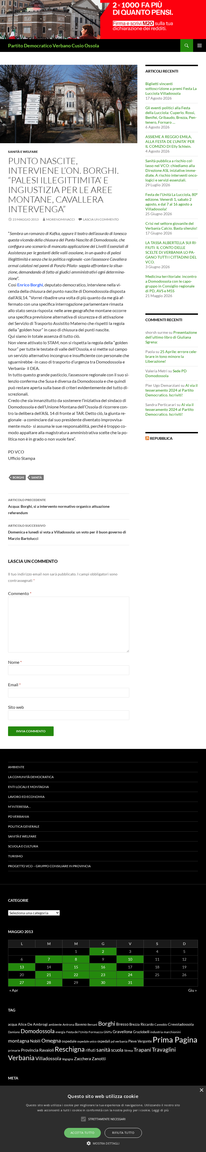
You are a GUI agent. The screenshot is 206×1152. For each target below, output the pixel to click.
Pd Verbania (18, 816)
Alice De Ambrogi (33, 1024)
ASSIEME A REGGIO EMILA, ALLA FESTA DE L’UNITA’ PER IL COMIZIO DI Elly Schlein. (169, 141)
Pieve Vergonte (140, 1041)
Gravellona (122, 1031)
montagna (18, 1041)
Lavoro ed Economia (26, 797)
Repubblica (161, 438)
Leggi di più (160, 1110)
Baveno (81, 1024)
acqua (12, 1024)
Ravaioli (46, 1049)
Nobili (35, 1041)
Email (14, 684)
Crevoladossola (181, 1024)
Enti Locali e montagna (28, 787)
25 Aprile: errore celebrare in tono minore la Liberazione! (171, 356)
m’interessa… (19, 807)
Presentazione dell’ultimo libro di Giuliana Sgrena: (171, 337)
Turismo (15, 856)
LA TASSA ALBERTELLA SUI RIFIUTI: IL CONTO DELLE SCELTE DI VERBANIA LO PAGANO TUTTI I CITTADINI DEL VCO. (171, 252)
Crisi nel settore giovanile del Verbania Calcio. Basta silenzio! (171, 225)
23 (103, 974)
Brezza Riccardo (141, 1024)
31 (130, 982)
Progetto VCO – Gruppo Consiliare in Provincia (49, 866)
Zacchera (82, 1058)
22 (76, 974)
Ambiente (16, 767)
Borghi (18, 477)
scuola (117, 1050)
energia (60, 1032)
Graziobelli (141, 1032)
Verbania (21, 1058)
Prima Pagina (175, 1039)
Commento (19, 593)
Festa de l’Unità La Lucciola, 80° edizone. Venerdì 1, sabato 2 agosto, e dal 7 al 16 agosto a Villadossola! (171, 201)
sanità (36, 477)
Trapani (142, 1049)
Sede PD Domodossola (166, 373)
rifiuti (90, 1050)
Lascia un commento (101, 219)
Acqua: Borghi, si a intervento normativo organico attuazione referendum (58, 506)
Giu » (192, 990)
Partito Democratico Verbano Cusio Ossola (53, 45)
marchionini (172, 1032)
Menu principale (199, 45)
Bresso (122, 1024)
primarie (14, 1050)
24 (130, 974)
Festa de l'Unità (77, 1032)
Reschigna (70, 1049)
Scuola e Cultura (23, 846)
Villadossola (48, 1058)
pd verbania (119, 1041)
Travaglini (164, 1049)
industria (156, 1032)
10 (130, 959)
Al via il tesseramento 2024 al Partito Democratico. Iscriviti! (171, 390)
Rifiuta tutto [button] (123, 1133)
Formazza (96, 1032)
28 (49, 982)
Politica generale (23, 826)
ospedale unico (87, 1041)
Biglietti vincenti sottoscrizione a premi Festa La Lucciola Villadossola (171, 88)
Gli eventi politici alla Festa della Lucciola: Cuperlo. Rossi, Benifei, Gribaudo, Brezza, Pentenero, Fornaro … (171, 114)
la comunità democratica (31, 777)
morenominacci (60, 219)
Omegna (51, 1040)
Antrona (68, 1024)
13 (22, 967)
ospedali (103, 1041)
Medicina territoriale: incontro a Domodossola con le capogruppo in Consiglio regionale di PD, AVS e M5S (171, 283)
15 (76, 967)
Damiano (14, 1032)
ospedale (69, 1041)
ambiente (55, 1024)
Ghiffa (108, 1032)
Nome (15, 662)
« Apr (13, 990)
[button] (103, 1143)
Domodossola (38, 1031)
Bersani (92, 1024)
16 (103, 967)
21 (49, 974)
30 (103, 982)
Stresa (128, 1050)
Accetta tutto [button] (82, 1133)
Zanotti (99, 1058)
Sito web (16, 707)
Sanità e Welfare (23, 152)
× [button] (201, 1090)
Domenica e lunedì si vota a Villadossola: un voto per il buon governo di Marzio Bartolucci (67, 532)
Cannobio (160, 1024)
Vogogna (67, 1059)
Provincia (29, 1050)
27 (22, 982)
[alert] (103, 1119)
